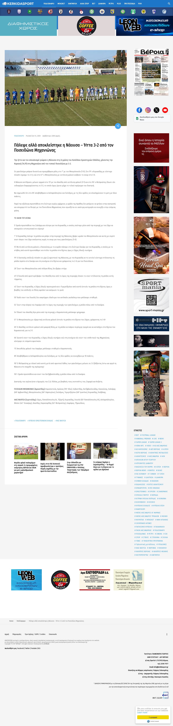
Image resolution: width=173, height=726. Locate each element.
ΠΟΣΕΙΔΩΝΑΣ (141, 534)
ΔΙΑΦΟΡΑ (159, 477)
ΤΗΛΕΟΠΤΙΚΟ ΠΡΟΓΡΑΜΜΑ (153, 541)
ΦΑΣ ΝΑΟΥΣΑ (61, 421)
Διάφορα (101, 3)
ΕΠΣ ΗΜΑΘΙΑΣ (154, 488)
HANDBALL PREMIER (143, 439)
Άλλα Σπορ (84, 3)
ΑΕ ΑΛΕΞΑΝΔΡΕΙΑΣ (160, 446)
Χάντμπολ (72, 3)
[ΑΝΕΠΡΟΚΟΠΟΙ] (152, 341)
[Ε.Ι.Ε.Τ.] (152, 323)
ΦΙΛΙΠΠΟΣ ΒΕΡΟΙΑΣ (143, 551)
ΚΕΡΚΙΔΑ (154, 495)
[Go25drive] (152, 383)
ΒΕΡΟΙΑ (166, 467)
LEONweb (46, 644)
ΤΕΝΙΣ (138, 541)
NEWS (161, 439)
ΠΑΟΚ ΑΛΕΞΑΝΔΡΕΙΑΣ (143, 530)
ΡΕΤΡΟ (150, 534)
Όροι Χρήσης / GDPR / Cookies (35, 634)
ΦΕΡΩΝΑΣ (152, 548)
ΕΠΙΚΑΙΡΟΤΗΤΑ (141, 488)
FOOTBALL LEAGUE (148, 435)
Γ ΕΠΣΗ (161, 474)
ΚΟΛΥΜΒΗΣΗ (140, 502)
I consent (153, 717)
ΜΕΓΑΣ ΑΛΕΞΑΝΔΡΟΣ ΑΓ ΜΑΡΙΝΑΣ (148, 513)
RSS (39, 648)
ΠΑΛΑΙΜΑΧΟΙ (160, 527)
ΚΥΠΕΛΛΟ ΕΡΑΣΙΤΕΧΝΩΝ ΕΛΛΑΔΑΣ (41, 421)
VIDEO (148, 446)
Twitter (27, 648)
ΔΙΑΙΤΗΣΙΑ (149, 477)
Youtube (34, 648)
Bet (93, 3)
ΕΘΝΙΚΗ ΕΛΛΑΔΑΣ (142, 481)
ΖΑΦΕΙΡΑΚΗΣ (163, 491)
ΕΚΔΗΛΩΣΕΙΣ (140, 484)
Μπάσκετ (61, 3)
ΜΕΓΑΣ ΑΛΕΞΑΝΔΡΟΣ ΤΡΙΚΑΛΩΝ (147, 516)
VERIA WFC (140, 446)
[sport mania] (152, 295)
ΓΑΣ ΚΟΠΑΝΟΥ (141, 474)
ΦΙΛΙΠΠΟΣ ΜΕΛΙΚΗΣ (160, 551)
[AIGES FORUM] (152, 148)
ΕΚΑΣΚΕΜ (154, 481)
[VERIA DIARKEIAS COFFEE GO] (152, 189)
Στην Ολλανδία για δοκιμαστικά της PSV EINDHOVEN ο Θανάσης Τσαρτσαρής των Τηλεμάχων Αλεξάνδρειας (78, 467)
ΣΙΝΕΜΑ (159, 534)
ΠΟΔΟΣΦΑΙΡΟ (19, 136)
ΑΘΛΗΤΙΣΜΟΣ (141, 456)
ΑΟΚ (163, 456)
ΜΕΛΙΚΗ (164, 516)
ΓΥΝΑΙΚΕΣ (139, 477)
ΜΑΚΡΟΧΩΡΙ (140, 509)
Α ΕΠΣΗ (165, 449)
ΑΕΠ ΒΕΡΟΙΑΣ (155, 449)
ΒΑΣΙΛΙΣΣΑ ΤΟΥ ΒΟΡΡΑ (144, 467)
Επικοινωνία (53, 634)
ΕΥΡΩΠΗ (152, 491)
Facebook (20, 648)
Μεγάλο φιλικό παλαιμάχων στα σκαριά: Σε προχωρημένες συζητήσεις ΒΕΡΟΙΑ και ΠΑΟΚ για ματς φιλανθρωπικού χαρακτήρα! (25, 468)
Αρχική (7, 634)
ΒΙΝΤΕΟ (152, 470)
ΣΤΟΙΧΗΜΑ (155, 537)
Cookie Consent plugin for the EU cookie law (153, 721)
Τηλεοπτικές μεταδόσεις (145, 544)
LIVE (155, 439)
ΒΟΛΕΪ (159, 470)
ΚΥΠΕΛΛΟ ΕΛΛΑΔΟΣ (143, 505)
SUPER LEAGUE (141, 442)
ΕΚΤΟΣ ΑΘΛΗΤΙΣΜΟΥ (155, 484)
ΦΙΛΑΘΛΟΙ (163, 548)
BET (137, 435)
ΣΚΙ (166, 534)
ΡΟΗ (140, 3)
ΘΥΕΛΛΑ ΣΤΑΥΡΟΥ (142, 495)
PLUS (119, 3)
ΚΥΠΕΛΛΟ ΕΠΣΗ (158, 505)
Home (11, 621)
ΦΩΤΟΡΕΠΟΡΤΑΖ (142, 555)
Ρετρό (111, 3)
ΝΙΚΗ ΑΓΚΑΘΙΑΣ (162, 520)
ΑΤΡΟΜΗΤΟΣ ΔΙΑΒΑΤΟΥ (144, 463)
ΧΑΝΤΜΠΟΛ (155, 555)
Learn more (142, 712)
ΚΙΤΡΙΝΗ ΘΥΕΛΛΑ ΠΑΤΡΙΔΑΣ (146, 498)
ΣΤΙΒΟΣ (146, 537)
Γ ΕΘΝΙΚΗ (152, 474)
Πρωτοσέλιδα (129, 3)
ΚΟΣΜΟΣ (151, 502)
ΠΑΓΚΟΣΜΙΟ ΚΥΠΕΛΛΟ (144, 527)
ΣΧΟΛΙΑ (165, 537)
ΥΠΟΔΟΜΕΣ (162, 544)
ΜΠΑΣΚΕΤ (150, 520)
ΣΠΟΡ (138, 537)
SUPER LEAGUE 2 (155, 442)
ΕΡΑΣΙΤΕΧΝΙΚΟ (141, 491)
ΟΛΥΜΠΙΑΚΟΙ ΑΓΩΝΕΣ (144, 523)
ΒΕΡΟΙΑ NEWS (141, 470)
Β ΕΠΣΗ (158, 467)
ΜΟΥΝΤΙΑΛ (140, 520)
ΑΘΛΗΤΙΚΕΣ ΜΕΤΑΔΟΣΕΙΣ (159, 453)
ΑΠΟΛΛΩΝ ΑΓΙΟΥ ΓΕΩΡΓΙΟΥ (146, 460)
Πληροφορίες (16, 634)
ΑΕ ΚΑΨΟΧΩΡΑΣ (141, 449)
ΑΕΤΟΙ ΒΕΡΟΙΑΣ (141, 453)
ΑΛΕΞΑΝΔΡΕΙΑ (154, 456)
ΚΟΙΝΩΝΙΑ (162, 498)
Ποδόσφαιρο (49, 3)
